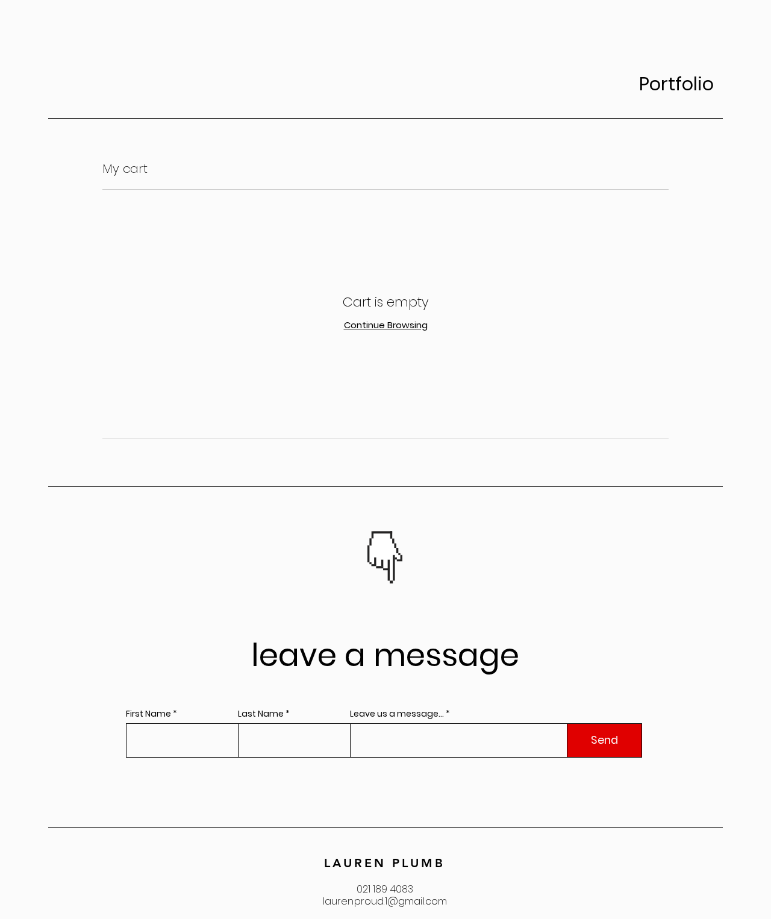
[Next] (427, 561)
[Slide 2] (394, 586)
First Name (148, 713)
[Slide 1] (378, 586)
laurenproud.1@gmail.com (385, 901)
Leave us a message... (397, 713)
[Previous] (343, 561)
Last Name (261, 713)
